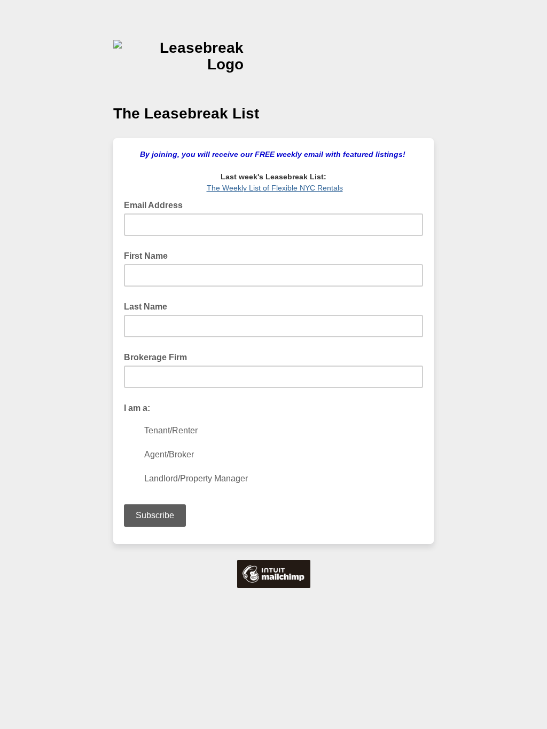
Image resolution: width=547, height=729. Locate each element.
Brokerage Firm (155, 357)
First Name (146, 255)
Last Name (145, 306)
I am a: (137, 408)
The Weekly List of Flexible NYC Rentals (275, 188)
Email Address (156, 204)
